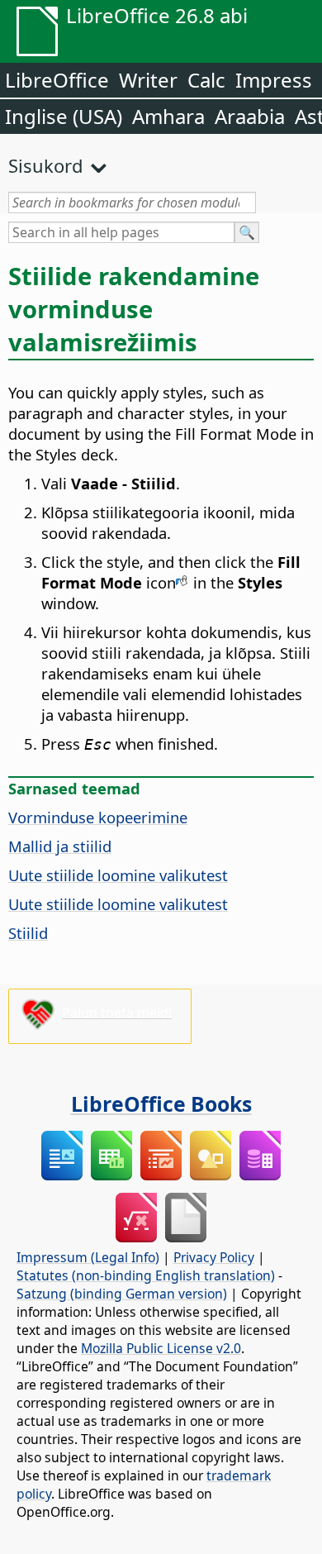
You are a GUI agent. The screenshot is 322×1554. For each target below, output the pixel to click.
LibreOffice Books (161, 1103)
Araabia (250, 116)
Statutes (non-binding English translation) (146, 1275)
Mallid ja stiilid (59, 846)
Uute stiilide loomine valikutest (118, 875)
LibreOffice (57, 79)
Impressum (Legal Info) (88, 1257)
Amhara (168, 116)
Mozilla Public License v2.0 (161, 1348)
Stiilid (28, 932)
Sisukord (45, 165)
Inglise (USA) (63, 116)
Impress (273, 79)
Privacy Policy (213, 1257)
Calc (206, 79)
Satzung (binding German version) (122, 1294)
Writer (148, 79)
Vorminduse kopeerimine (97, 817)
